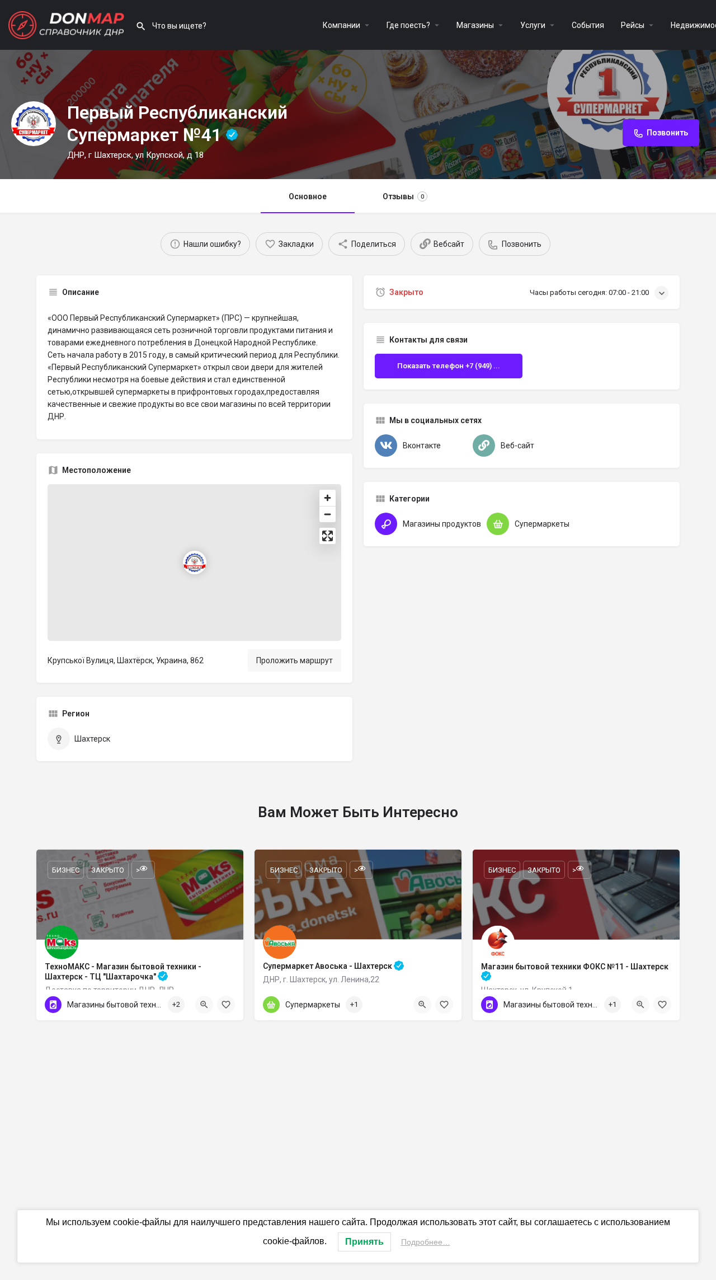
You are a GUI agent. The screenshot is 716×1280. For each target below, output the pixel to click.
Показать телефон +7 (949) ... (448, 366)
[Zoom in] (327, 498)
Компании (341, 25)
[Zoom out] (327, 514)
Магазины (475, 25)
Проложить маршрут (294, 660)
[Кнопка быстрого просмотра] (204, 1005)
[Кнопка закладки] (226, 1005)
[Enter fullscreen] (327, 536)
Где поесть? (408, 25)
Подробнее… (425, 1241)
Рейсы (632, 25)
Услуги (532, 25)
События (588, 25)
